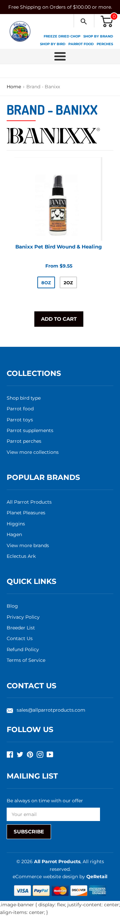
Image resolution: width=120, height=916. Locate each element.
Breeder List (21, 628)
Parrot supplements (30, 430)
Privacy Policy (23, 617)
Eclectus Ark (21, 556)
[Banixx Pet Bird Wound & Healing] (58, 199)
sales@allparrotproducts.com (51, 710)
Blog (12, 606)
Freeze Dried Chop (62, 36)
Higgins (16, 524)
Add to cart (59, 319)
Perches (105, 44)
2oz (68, 282)
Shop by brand (98, 36)
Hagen (14, 534)
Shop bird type (24, 398)
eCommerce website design (46, 877)
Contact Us (20, 638)
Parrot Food (81, 44)
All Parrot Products (29, 502)
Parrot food (20, 409)
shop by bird (52, 44)
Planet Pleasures (26, 513)
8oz (46, 282)
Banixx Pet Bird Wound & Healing (58, 246)
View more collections (33, 452)
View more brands (28, 545)
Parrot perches (24, 441)
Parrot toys (20, 420)
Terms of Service (26, 660)
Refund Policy (23, 649)
